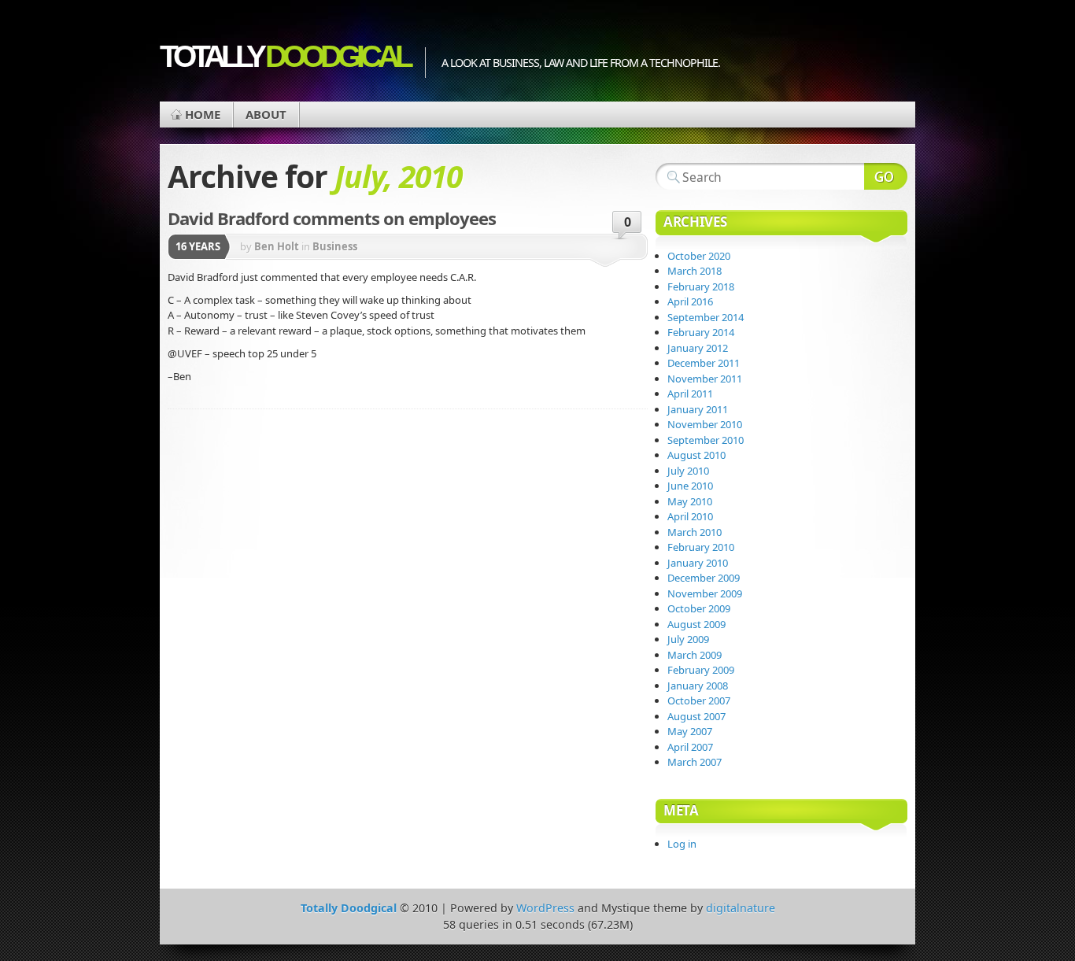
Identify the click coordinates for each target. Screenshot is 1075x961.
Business (334, 246)
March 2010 (694, 532)
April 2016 (690, 301)
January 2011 (697, 409)
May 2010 (689, 501)
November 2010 (704, 424)
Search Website (885, 176)
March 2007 (694, 762)
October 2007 (698, 700)
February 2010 (700, 547)
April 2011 (690, 393)
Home (202, 114)
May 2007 (689, 731)
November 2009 (704, 593)
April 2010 (690, 516)
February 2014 (700, 332)
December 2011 (703, 363)
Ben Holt (276, 246)
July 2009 (688, 639)
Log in (681, 844)
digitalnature (740, 907)
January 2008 (697, 685)
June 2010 (690, 486)
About (266, 114)
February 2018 (700, 286)
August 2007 (696, 716)
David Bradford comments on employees (332, 218)
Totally (284, 56)
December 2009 (703, 578)
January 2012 (697, 348)
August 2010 (696, 455)
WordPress (545, 907)
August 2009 (696, 624)
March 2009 (694, 655)
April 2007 (690, 747)
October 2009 (698, 608)
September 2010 (705, 440)
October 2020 (698, 256)
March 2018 (694, 271)
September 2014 (705, 317)
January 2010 (697, 563)
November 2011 (704, 378)
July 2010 (688, 471)
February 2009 (700, 670)
